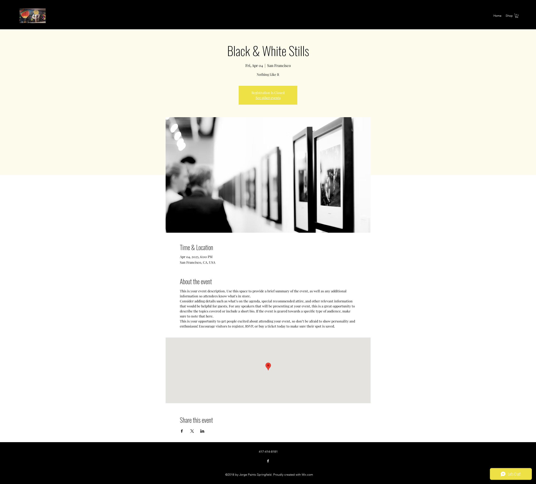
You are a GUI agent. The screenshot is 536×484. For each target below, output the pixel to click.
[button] (516, 16)
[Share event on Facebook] (182, 431)
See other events (268, 97)
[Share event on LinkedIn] (202, 431)
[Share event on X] (192, 431)
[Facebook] (268, 461)
